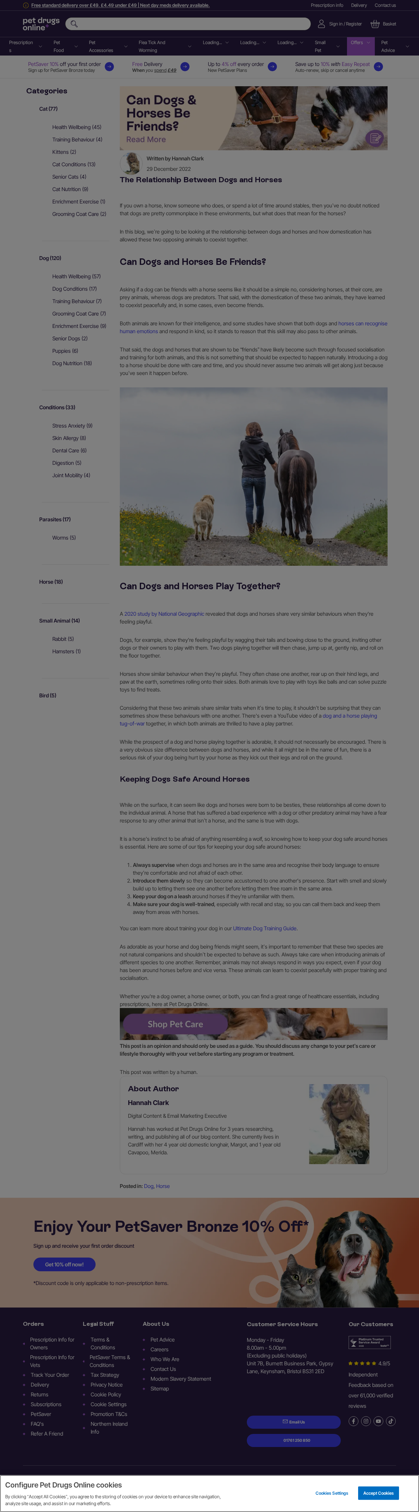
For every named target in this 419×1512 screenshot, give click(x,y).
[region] (209, 1493)
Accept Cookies (378, 1492)
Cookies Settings (332, 1492)
